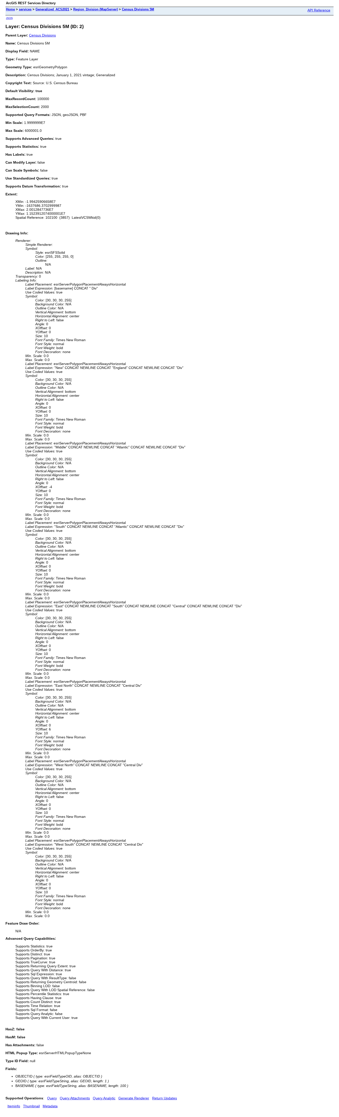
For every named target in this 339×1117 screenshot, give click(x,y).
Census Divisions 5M (138, 9)
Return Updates (164, 1098)
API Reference (318, 10)
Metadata (50, 1106)
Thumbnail (31, 1106)
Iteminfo (13, 1106)
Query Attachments (75, 1098)
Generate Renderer (133, 1098)
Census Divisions (42, 35)
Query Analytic (104, 1098)
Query (52, 1098)
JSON (9, 18)
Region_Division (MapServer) (95, 9)
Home (10, 9)
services (25, 9)
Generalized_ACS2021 (52, 9)
